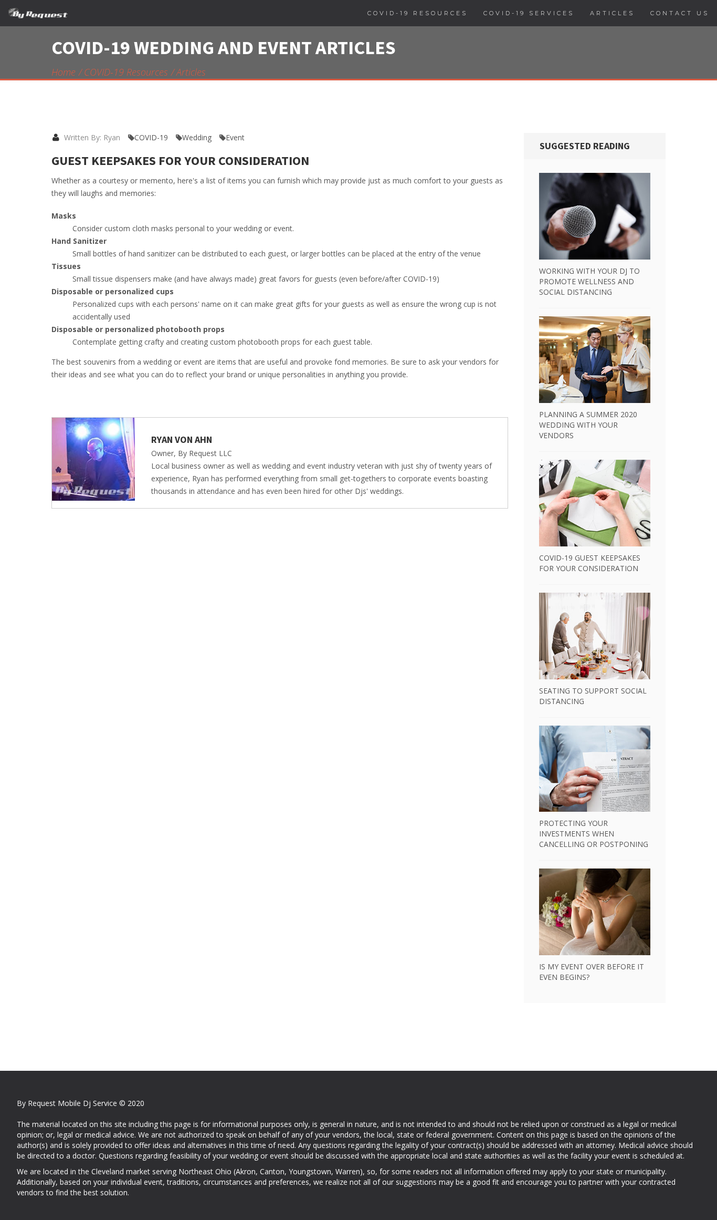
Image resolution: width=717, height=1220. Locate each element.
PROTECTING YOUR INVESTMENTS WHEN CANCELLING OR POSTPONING (593, 833)
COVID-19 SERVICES (528, 13)
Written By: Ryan (91, 137)
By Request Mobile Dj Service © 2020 (80, 1103)
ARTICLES (612, 13)
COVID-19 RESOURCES (417, 13)
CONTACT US (679, 13)
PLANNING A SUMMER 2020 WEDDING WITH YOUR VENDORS (588, 424)
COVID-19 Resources (126, 72)
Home (63, 72)
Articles (191, 72)
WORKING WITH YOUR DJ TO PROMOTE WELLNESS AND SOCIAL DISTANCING (589, 281)
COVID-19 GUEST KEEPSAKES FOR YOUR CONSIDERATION (589, 563)
